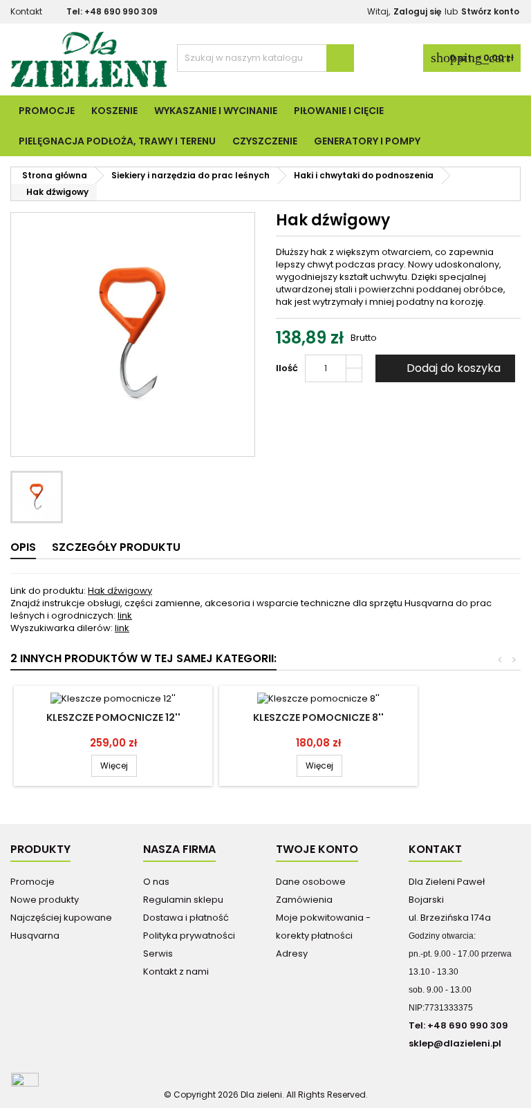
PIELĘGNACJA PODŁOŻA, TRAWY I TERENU (117, 141)
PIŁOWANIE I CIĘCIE (339, 111)
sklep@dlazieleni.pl (455, 1043)
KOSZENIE (114, 111)
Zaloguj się (417, 11)
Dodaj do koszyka (444, 368)
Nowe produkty (44, 899)
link (125, 615)
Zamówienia (304, 899)
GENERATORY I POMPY (367, 141)
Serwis (158, 953)
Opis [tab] (23, 547)
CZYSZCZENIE (264, 141)
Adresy (292, 953)
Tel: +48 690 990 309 (112, 11)
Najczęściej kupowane (61, 917)
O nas (156, 881)
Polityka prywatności (189, 935)
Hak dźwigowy (120, 590)
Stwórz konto (490, 11)
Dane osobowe (311, 881)
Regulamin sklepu (183, 899)
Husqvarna (34, 935)
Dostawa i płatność (186, 917)
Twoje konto (317, 849)
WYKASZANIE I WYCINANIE (215, 111)
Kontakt (26, 11)
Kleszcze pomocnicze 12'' (113, 717)
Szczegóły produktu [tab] (116, 547)
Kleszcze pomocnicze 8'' (318, 717)
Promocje (47, 111)
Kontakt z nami (176, 971)
